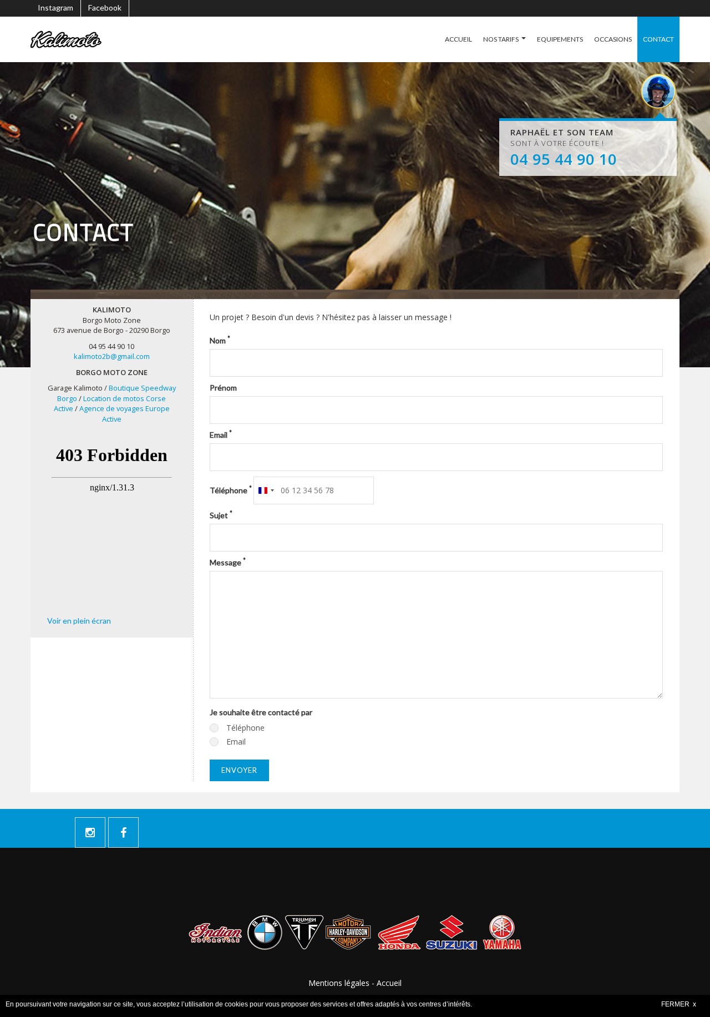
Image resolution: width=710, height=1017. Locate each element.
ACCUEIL (458, 39)
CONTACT (658, 39)
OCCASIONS (613, 39)
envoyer (239, 770)
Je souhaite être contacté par (261, 712)
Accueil (389, 983)
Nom (220, 340)
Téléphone (231, 490)
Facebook (104, 7)
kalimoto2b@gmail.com (112, 356)
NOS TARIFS (501, 39)
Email (221, 434)
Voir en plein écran (79, 620)
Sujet (221, 515)
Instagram (55, 7)
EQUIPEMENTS (560, 39)
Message (228, 562)
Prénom (223, 387)
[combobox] (265, 490)
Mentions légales (338, 983)
